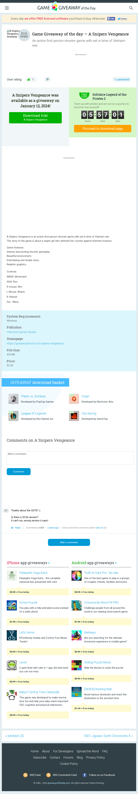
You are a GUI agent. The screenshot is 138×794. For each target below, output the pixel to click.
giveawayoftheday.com (58, 783)
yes (97, 527)
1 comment (121, 79)
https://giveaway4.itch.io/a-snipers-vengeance (35, 343)
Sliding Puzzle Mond (97, 662)
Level (23, 662)
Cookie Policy (69, 763)
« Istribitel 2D (14, 736)
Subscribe (39, 757)
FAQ (105, 751)
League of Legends (33, 413)
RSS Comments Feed (65, 775)
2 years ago (53, 527)
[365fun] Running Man (98, 689)
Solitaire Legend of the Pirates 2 (110, 96)
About (46, 751)
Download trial (35, 117)
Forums (68, 757)
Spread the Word (88, 751)
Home (35, 751)
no (102, 527)
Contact (55, 757)
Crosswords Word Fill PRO (101, 602)
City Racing (89, 413)
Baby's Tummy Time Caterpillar (39, 692)
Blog (80, 757)
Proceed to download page (103, 129)
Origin (85, 396)
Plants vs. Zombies (33, 396)
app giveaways (28, 562)
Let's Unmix (26, 632)
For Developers (63, 751)
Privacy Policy (95, 757)
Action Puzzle (28, 602)
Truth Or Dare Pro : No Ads (101, 572)
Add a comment (69, 542)
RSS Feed (35, 775)
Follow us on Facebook (102, 775)
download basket (37, 382)
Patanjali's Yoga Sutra (33, 572)
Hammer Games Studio (21, 332)
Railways (90, 632)
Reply (18, 527)
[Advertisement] (82, 64)
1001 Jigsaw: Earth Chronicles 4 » (108, 736)
